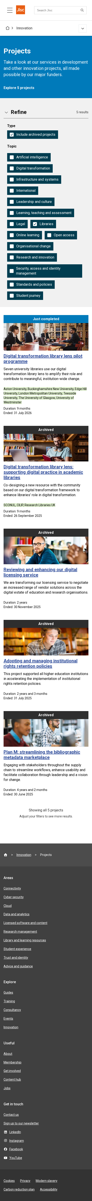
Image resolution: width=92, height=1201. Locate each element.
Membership (12, 1062)
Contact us (11, 1114)
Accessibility (48, 1189)
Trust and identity (16, 957)
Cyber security (14, 897)
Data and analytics (16, 914)
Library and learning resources (25, 940)
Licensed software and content (25, 923)
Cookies (9, 1181)
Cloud (8, 906)
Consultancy (12, 1010)
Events (8, 1018)
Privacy (25, 1181)
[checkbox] (32, 134)
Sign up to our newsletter (21, 1123)
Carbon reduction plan (19, 1189)
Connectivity (12, 888)
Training (9, 1001)
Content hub (12, 1079)
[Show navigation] (83, 28)
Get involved (12, 1071)
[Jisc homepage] (20, 10)
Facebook (16, 1149)
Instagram (16, 1140)
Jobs (7, 1088)
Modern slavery (46, 1181)
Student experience (17, 949)
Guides (8, 992)
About (8, 1053)
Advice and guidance (18, 966)
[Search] (82, 10)
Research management (20, 931)
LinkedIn (15, 1132)
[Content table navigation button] (9, 10)
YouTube (15, 1158)
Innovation (24, 28)
